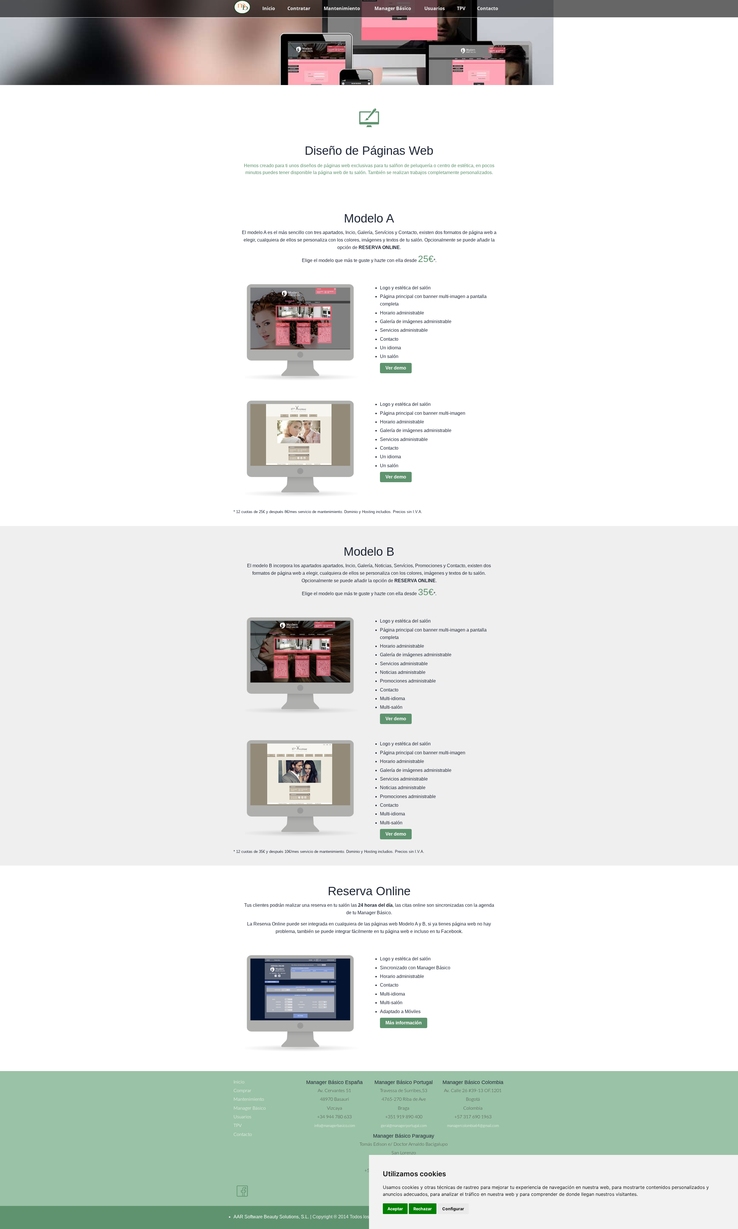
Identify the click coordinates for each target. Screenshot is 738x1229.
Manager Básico (392, 8)
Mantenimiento (342, 8)
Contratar (298, 8)
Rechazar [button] (422, 1208)
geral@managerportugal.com (404, 1126)
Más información (403, 1022)
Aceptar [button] (395, 1208)
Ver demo (395, 367)
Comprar (242, 1090)
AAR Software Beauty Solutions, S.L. (271, 1216)
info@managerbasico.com (334, 1126)
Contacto (487, 8)
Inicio (268, 8)
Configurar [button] (453, 1208)
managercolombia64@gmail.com (473, 1126)
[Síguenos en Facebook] (242, 1191)
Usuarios (434, 8)
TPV (461, 8)
